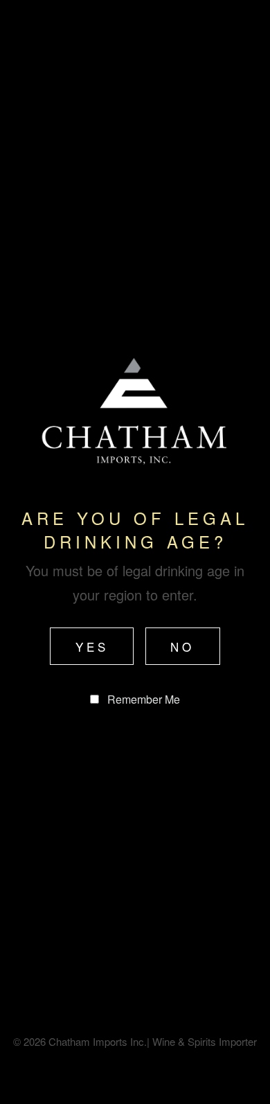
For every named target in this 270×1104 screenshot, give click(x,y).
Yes (92, 646)
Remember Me (143, 699)
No (182, 646)
